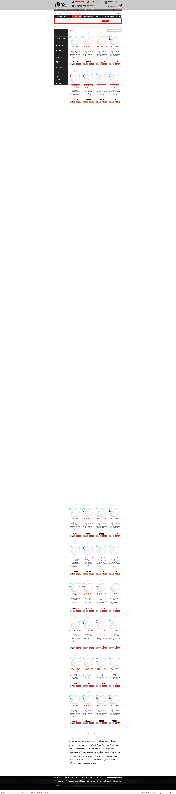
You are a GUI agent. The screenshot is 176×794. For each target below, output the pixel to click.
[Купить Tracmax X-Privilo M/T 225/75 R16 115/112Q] (102, 41)
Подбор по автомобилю (63, 16)
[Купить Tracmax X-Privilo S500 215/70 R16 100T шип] (102, 700)
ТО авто (118, 16)
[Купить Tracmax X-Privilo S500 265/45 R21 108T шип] (88, 625)
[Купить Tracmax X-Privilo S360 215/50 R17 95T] (102, 550)
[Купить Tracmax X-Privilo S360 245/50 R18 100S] (75, 513)
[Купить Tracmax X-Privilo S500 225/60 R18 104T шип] (75, 587)
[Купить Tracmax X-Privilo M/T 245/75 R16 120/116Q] (75, 625)
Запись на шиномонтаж (98, 9)
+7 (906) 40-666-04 (80, 3)
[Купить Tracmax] (75, 34)
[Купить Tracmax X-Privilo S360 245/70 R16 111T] (102, 78)
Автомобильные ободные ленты (59, 67)
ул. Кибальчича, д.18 (68, 785)
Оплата (67, 9)
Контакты (117, 9)
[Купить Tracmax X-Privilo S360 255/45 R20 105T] (115, 662)
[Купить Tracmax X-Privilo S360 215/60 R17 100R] (115, 587)
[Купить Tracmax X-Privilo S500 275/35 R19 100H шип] (115, 41)
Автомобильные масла (61, 54)
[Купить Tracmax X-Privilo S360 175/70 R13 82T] (88, 41)
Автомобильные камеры (59, 62)
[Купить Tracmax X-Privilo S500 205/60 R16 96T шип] (115, 700)
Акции (109, 9)
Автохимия (58, 41)
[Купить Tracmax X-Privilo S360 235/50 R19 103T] (115, 625)
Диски (97, 16)
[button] (95, 6)
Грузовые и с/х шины (88, 16)
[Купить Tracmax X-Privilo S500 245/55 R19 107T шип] (88, 587)
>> (102, 733)
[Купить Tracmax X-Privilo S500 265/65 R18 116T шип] (75, 700)
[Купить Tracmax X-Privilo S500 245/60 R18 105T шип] (102, 587)
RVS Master (58, 79)
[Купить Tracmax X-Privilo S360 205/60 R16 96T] (115, 550)
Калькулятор (77, 777)
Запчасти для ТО (59, 83)
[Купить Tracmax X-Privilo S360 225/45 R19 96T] (102, 513)
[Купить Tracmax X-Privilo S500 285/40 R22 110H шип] (115, 513)
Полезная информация (84, 9)
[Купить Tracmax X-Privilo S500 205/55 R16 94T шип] (88, 78)
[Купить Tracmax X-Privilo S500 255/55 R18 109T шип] (75, 78)
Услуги (74, 9)
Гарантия (58, 9)
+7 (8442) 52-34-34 (80, 1)
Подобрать (105, 20)
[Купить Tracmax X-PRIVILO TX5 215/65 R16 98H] (75, 662)
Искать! (118, 13)
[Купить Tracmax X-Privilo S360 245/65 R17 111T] (88, 662)
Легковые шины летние (61, 34)
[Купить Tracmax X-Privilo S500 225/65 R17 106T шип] (88, 513)
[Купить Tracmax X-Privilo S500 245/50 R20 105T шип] (115, 78)
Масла (112, 16)
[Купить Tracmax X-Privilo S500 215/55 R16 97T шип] (102, 625)
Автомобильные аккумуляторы (59, 46)
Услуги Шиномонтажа (60, 76)
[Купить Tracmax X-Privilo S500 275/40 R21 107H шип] (88, 700)
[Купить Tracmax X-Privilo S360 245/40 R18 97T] (75, 550)
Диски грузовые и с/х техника (60, 72)
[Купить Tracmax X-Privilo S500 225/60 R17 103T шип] (88, 550)
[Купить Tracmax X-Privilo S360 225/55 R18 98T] (75, 41)
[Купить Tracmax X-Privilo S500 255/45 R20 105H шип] (102, 662)
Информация (71, 777)
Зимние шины (59, 57)
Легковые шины (76, 16)
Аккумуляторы (105, 16)
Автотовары (58, 50)
